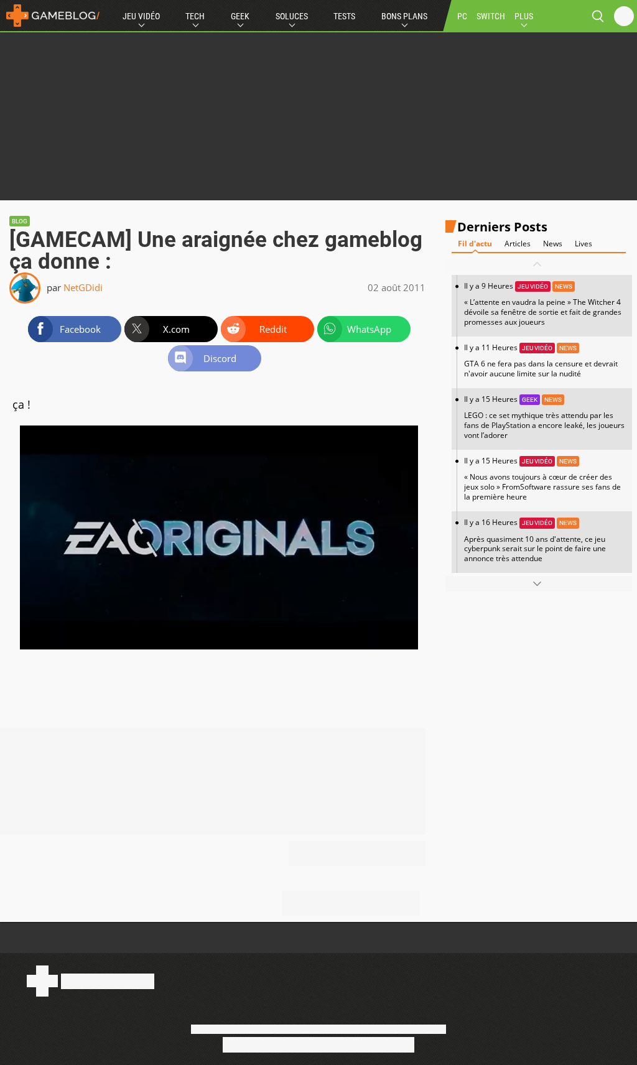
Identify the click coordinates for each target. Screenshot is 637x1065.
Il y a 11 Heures (541, 360)
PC (462, 16)
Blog (19, 221)
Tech (195, 16)
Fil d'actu (475, 243)
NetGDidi (83, 287)
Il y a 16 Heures (535, 540)
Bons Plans (404, 16)
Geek (240, 16)
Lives (583, 243)
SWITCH (491, 16)
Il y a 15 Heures (544, 417)
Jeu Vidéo (141, 16)
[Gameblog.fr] (50, 15)
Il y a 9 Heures (542, 304)
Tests (344, 16)
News (552, 243)
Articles (517, 243)
